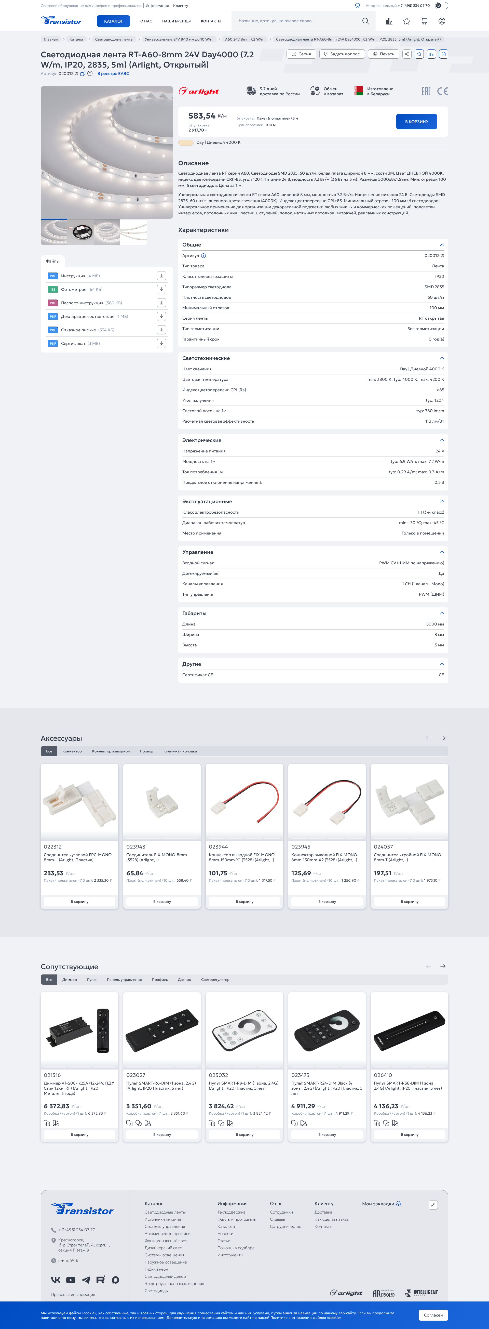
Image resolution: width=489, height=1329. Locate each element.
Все (49, 751)
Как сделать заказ (332, 1219)
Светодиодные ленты (165, 1212)
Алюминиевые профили (168, 1233)
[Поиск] (365, 21)
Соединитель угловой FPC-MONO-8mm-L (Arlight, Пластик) (78, 857)
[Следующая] (443, 738)
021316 (52, 1075)
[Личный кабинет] (442, 21)
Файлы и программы (237, 1219)
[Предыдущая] (428, 738)
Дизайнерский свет (163, 1247)
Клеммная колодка (180, 751)
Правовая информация (73, 1294)
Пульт (92, 979)
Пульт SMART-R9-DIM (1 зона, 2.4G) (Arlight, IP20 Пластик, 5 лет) (243, 1085)
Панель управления (124, 979)
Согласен (433, 1315)
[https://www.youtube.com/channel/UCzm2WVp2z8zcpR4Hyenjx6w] (70, 1280)
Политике (279, 1317)
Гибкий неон (156, 1269)
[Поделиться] (407, 54)
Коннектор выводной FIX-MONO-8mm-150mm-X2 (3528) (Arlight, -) (325, 857)
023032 (218, 1075)
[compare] (389, 21)
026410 (383, 1075)
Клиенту (180, 5)
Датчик (184, 979)
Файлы (53, 261)
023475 (300, 1075)
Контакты (211, 21)
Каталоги (226, 1226)
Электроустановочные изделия (174, 1283)
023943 (135, 847)
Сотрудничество (285, 1226)
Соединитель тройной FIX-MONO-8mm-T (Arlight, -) (408, 857)
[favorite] (406, 21)
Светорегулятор (215, 979)
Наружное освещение (166, 1262)
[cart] (424, 21)
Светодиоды (157, 1290)
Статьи (224, 1240)
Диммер (69, 979)
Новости (225, 1233)
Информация (157, 5)
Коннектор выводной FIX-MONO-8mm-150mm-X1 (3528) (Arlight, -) (242, 857)
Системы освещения (164, 1254)
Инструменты (230, 1254)
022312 (53, 847)
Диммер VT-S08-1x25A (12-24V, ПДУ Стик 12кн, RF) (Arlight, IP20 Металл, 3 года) (79, 1088)
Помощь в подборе (236, 1247)
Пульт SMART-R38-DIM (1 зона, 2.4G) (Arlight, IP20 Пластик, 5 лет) (408, 1085)
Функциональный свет (166, 1240)
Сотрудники (281, 1212)
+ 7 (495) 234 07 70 (414, 5)
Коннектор (72, 751)
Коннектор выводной (111, 751)
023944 (218, 847)
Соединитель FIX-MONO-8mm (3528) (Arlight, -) (156, 857)
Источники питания (163, 1219)
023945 (300, 847)
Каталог (113, 21)
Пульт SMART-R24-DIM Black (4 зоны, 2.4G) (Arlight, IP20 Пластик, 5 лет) (326, 1088)
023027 (135, 1075)
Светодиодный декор (165, 1276)
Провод (146, 751)
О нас (146, 21)
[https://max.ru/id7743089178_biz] (115, 1280)
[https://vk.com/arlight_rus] (55, 1280)
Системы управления (165, 1226)
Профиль (160, 979)
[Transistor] (61, 19)
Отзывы (277, 1219)
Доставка (323, 1212)
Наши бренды (176, 21)
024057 (383, 847)
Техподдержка (231, 1212)
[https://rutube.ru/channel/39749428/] (100, 1280)
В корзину (416, 121)
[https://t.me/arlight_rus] (85, 1280)
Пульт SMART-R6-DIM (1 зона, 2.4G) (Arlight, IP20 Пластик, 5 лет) (161, 1085)
